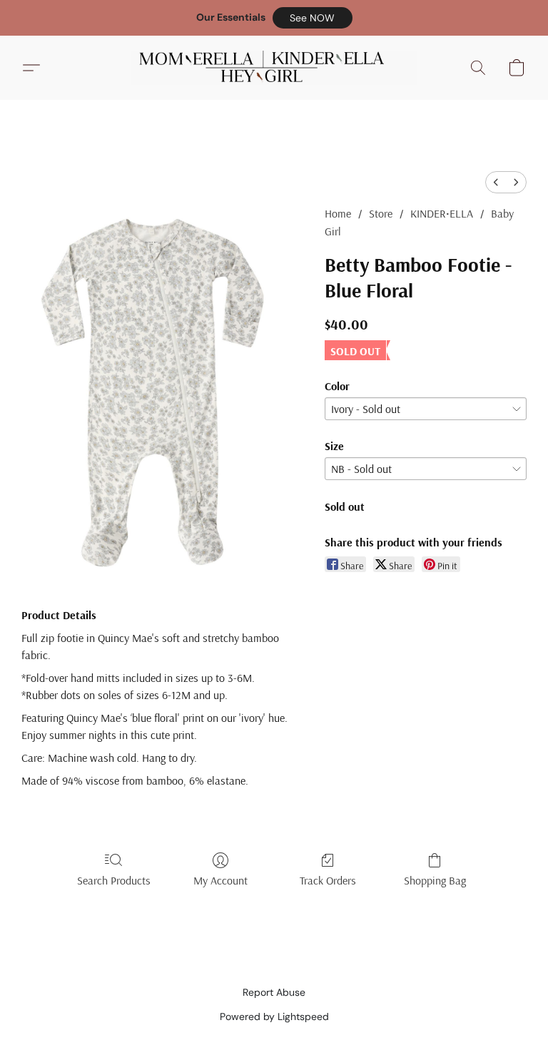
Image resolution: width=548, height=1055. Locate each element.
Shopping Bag (435, 880)
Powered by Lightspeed (274, 1016)
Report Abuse (274, 992)
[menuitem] (496, 182)
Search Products (114, 880)
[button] (312, 18)
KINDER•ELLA (441, 213)
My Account (220, 880)
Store (380, 213)
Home (338, 213)
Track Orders (328, 880)
